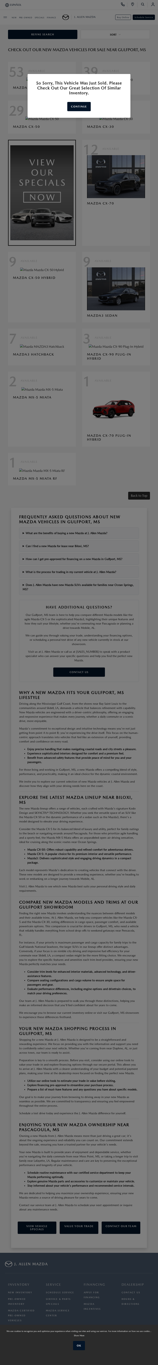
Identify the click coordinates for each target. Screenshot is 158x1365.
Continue (79, 106)
